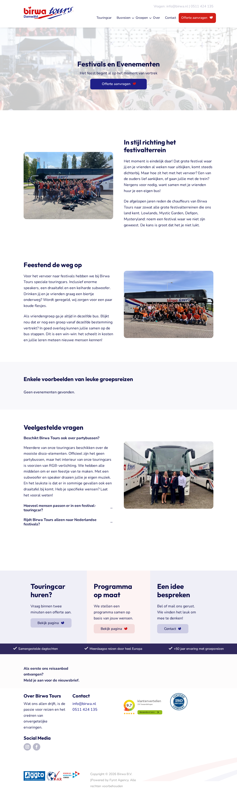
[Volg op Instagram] (27, 747)
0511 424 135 (202, 6)
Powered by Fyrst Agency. (110, 780)
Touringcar (104, 18)
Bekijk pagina (48, 623)
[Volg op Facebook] (36, 747)
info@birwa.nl (177, 6)
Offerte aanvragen (194, 18)
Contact (170, 18)
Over (156, 18)
